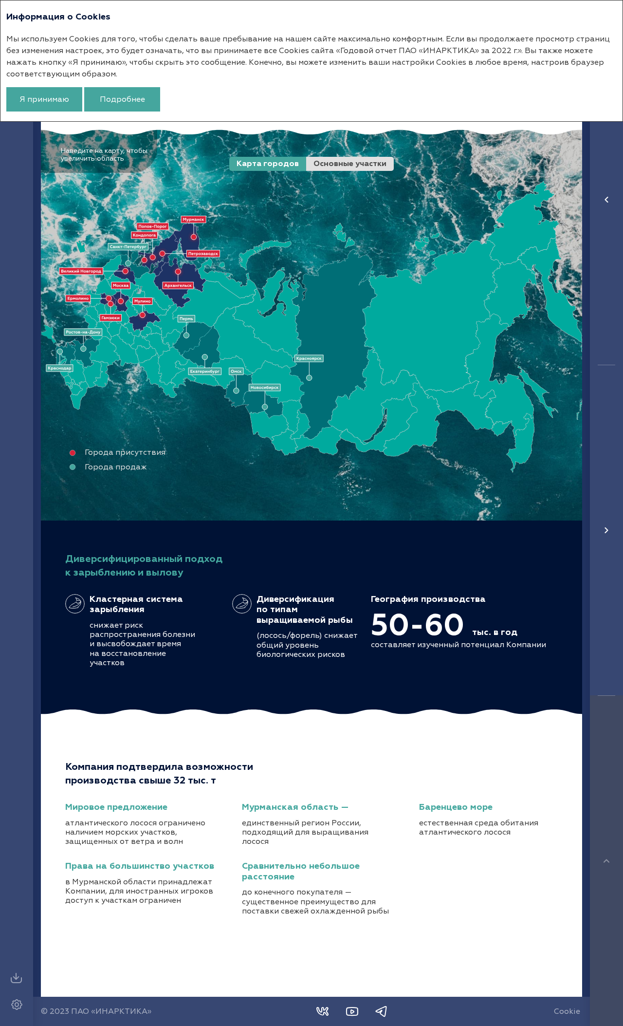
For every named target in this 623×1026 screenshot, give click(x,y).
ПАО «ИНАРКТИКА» (111, 1011)
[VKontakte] (322, 1011)
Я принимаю (44, 99)
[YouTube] (352, 1011)
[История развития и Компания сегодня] (606, 530)
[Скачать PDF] (16, 978)
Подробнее (122, 99)
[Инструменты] (16, 1004)
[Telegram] (381, 1011)
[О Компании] (606, 199)
